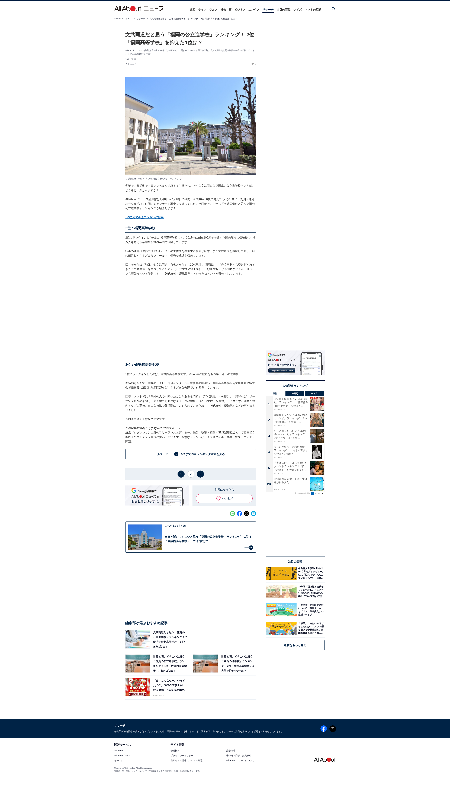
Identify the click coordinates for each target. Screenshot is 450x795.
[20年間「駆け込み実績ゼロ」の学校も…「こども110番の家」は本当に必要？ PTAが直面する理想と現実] (311, 591)
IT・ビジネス (237, 9)
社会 (223, 9)
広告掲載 (230, 751)
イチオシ (118, 760)
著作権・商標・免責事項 (238, 756)
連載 (192, 9)
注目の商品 (284, 9)
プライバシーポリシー (182, 756)
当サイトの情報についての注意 (186, 760)
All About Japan (122, 756)
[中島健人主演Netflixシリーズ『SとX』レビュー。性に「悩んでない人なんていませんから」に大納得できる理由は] (311, 573)
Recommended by (303, 493)
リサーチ (268, 9)
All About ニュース (123, 18)
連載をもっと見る (295, 645)
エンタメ (254, 9)
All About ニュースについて (240, 760)
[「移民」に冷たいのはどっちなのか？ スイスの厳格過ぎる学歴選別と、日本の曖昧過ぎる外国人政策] (311, 628)
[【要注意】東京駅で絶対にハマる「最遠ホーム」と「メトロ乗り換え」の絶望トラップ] (311, 609)
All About (118, 751)
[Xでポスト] (246, 513)
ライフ (202, 9)
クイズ (297, 9)
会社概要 (175, 751)
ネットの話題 (313, 9)
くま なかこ (130, 64)
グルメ (213, 9)
